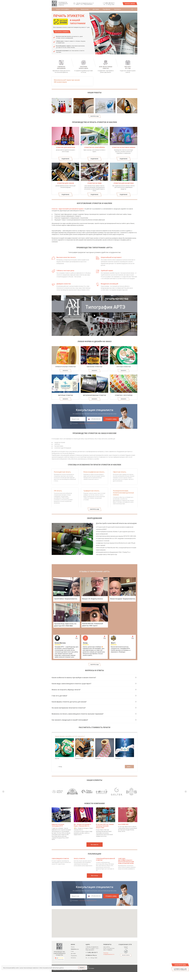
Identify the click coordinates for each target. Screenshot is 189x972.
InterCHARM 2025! (123, 824)
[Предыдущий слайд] (3, 791)
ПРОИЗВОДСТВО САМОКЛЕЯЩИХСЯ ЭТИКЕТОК (63, 4)
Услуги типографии (62, 9)
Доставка (96, 9)
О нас (75, 9)
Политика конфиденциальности (108, 953)
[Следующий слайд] (186, 791)
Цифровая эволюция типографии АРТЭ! (58, 825)
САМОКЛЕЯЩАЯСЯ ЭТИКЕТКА (60, 858)
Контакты (117, 9)
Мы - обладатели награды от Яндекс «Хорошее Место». (82, 825)
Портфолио (106, 9)
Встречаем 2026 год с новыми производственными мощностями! (105, 826)
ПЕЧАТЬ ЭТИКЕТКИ (79, 858)
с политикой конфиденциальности (87, 423)
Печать (73, 947)
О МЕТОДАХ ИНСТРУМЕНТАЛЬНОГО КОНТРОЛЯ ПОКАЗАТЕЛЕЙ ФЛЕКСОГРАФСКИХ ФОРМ (126, 861)
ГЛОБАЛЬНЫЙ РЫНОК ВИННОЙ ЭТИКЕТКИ (105, 859)
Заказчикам (85, 9)
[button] (130, 3)
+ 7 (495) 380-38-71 (109, 3)
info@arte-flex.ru (91, 955)
